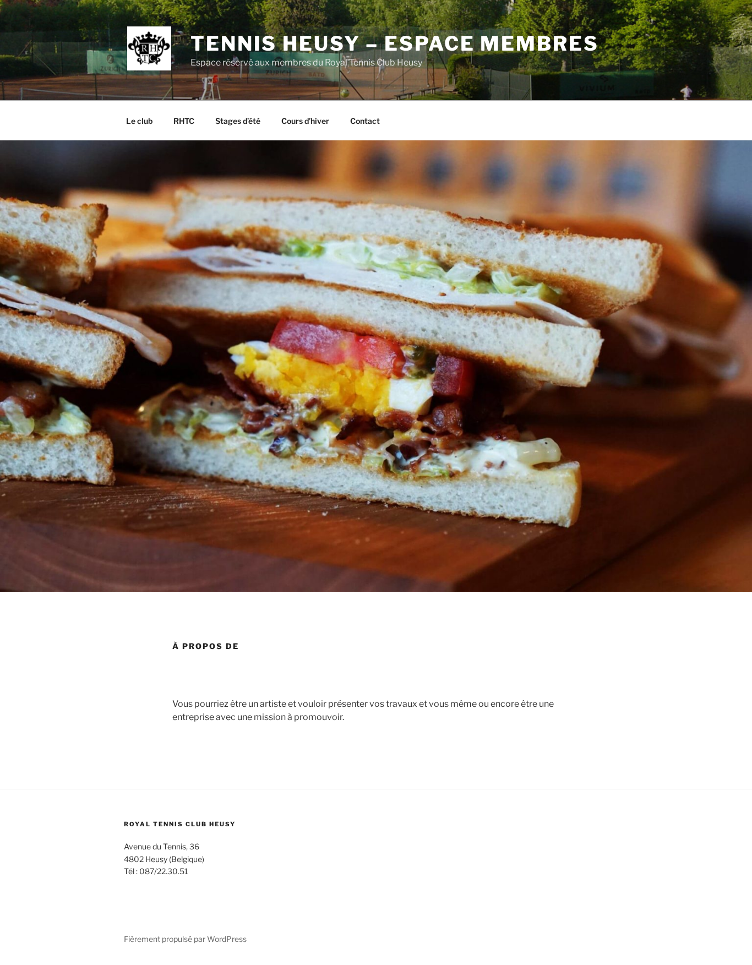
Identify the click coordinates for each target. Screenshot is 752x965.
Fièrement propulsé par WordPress (185, 939)
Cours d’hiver (305, 121)
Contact (365, 121)
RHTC (183, 121)
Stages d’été (237, 121)
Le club (139, 121)
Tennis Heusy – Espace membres (394, 43)
